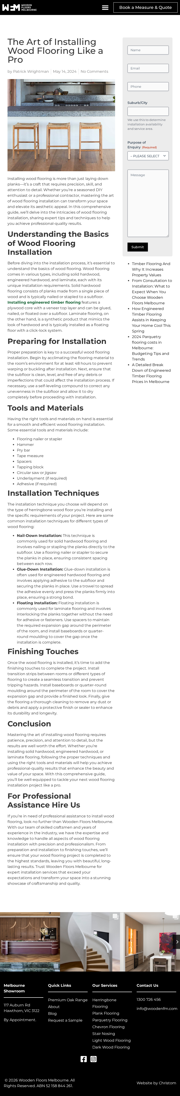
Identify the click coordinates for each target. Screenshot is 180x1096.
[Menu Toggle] (105, 7)
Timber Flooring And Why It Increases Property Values (151, 269)
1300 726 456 (149, 999)
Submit (137, 247)
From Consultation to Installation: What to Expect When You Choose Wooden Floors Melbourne (152, 291)
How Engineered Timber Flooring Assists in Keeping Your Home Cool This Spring (151, 319)
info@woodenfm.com (157, 1008)
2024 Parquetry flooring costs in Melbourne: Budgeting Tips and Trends (150, 348)
